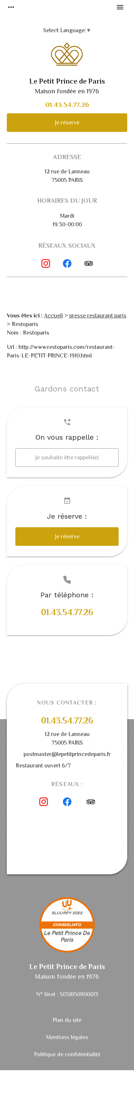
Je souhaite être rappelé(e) (67, 457)
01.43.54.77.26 (67, 104)
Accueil (53, 315)
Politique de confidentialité (67, 1054)
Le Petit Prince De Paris (67, 937)
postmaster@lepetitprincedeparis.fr (67, 754)
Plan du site (67, 1020)
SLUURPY (61, 913)
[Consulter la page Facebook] (67, 263)
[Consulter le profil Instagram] (46, 263)
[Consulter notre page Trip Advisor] (89, 263)
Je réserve (67, 122)
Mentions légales (67, 1037)
